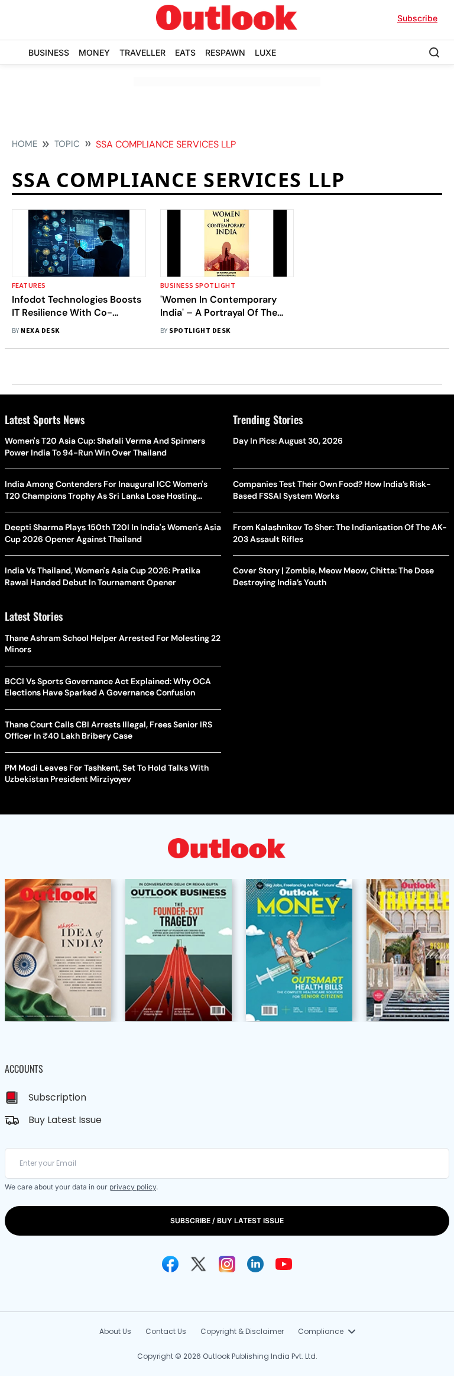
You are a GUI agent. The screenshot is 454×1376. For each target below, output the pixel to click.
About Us (115, 1331)
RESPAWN (225, 52)
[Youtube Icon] (283, 1264)
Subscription (57, 1097)
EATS (185, 52)
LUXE (265, 52)
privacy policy (132, 1186)
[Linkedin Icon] (255, 1264)
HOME (24, 144)
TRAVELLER (142, 52)
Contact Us (165, 1331)
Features (29, 286)
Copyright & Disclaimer (242, 1331)
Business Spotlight (198, 286)
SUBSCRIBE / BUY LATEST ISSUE (227, 1220)
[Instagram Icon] (227, 1264)
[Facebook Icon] (170, 1264)
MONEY (94, 52)
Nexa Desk (40, 331)
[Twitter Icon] (198, 1264)
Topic (67, 144)
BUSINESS (48, 52)
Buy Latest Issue (65, 1120)
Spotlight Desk (200, 331)
